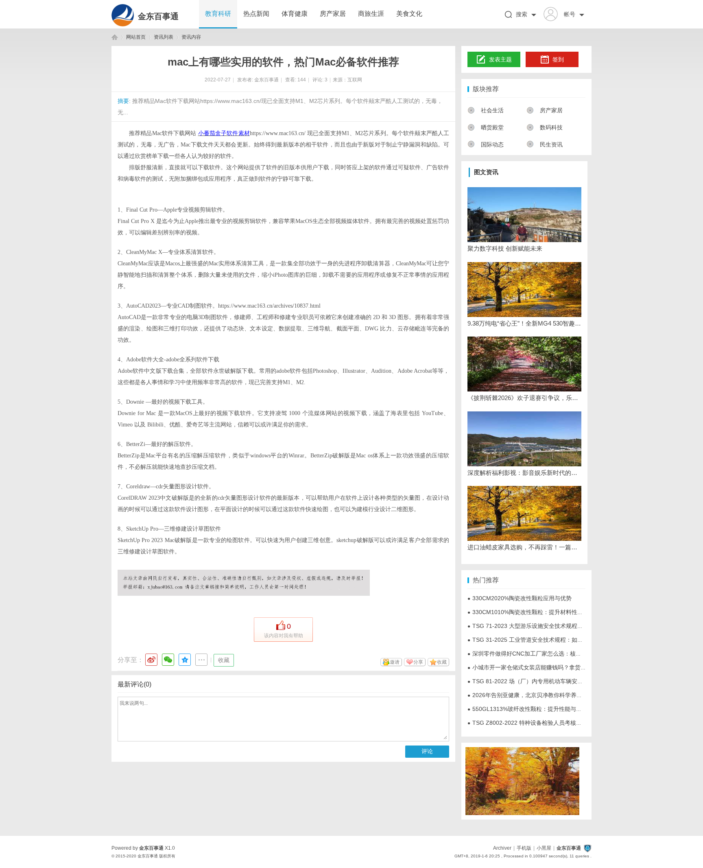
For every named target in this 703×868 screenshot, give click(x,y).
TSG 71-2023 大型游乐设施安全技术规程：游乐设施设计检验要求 (553, 626)
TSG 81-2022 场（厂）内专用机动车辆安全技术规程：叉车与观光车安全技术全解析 (576, 681)
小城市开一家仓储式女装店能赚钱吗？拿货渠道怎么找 (538, 667)
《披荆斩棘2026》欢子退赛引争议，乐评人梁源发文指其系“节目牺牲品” (524, 397)
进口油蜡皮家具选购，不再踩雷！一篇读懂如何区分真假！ (524, 547)
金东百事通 (158, 16)
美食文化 (409, 13)
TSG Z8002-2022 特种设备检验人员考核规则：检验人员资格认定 (553, 722)
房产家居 (333, 13)
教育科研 (218, 13)
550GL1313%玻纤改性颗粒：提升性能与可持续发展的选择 (544, 709)
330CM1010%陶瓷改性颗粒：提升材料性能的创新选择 (539, 612)
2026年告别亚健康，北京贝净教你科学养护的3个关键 (537, 695)
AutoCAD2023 (143, 306)
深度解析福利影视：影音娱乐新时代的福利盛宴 (524, 472)
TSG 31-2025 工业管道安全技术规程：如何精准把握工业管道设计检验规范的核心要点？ (582, 639)
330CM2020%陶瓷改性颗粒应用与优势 (519, 598)
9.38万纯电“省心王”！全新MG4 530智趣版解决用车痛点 (524, 323)
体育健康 (295, 13)
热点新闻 (256, 13)
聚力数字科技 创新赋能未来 (504, 248)
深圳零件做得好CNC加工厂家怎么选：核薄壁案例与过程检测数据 (552, 653)
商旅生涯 (371, 13)
